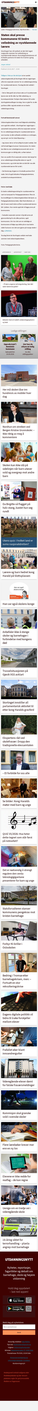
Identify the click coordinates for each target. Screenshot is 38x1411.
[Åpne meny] (35, 2)
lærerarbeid (6, 252)
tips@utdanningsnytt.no (22, 1344)
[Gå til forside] (10, 2)
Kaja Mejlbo (26, 1342)
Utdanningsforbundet (22, 1347)
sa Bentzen (8, 231)
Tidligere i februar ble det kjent (11, 76)
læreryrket (18, 252)
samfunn (27, 252)
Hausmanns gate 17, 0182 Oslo (22, 1350)
